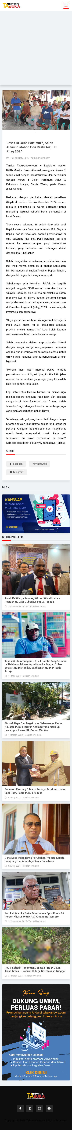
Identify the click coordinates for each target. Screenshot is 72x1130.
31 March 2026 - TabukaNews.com (24, 976)
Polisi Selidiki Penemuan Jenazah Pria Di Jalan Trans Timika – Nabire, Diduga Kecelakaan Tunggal (35, 969)
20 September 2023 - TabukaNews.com (27, 606)
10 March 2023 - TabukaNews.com (24, 735)
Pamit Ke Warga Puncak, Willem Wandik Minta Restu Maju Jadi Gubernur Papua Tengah (32, 600)
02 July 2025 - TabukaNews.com (23, 866)
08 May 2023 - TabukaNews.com (23, 797)
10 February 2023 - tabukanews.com (30, 157)
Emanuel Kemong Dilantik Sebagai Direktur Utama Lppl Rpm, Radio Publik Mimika (35, 791)
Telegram (17, 472)
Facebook (17, 463)
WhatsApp (41, 463)
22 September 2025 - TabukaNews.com (27, 921)
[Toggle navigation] (65, 5)
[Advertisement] (36, 49)
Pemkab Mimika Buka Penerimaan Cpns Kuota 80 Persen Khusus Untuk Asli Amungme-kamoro (34, 915)
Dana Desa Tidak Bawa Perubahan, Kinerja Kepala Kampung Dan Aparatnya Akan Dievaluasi (34, 859)
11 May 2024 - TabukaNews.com (23, 676)
